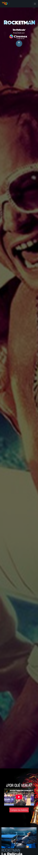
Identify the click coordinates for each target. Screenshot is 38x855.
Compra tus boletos (19, 809)
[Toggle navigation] (35, 3)
